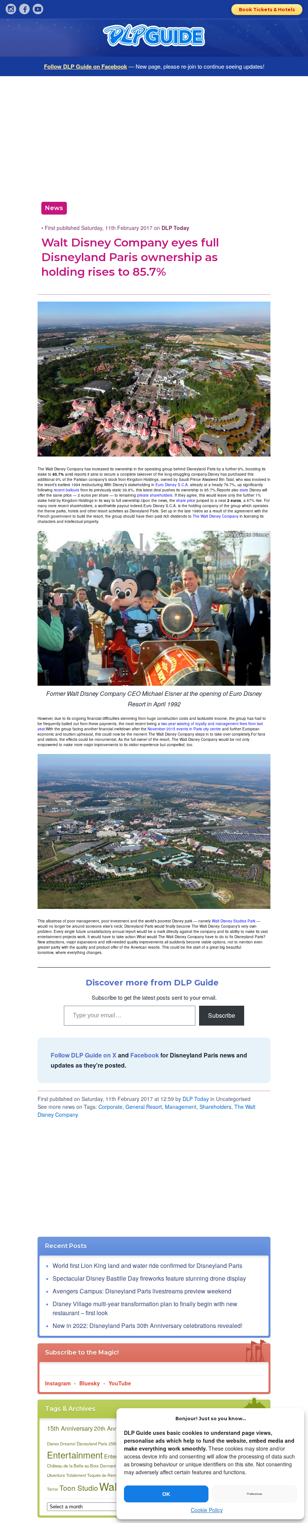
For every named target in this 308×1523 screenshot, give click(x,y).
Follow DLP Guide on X (83, 1055)
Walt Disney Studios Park (233, 921)
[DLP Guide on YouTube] (38, 9)
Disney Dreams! (61, 1443)
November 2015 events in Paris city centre (184, 728)
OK (166, 1494)
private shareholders (154, 495)
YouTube (120, 1383)
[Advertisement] (154, 136)
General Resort (143, 1106)
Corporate (110, 1106)
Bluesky (89, 1383)
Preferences (254, 1494)
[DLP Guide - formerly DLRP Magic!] (154, 38)
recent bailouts (66, 490)
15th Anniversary (70, 1428)
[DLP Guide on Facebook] (24, 9)
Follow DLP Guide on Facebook (85, 66)
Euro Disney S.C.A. (172, 484)
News (54, 208)
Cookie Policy (207, 1510)
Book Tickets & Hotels (267, 9)
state (244, 490)
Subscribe (221, 1015)
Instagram (58, 1383)
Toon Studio (78, 1487)
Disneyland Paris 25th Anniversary (108, 1443)
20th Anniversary (116, 1428)
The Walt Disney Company (216, 516)
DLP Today (196, 1098)
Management (180, 1106)
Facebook (144, 1055)
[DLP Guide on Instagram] (11, 9)
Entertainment (75, 1454)
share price (185, 500)
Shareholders (215, 1106)
